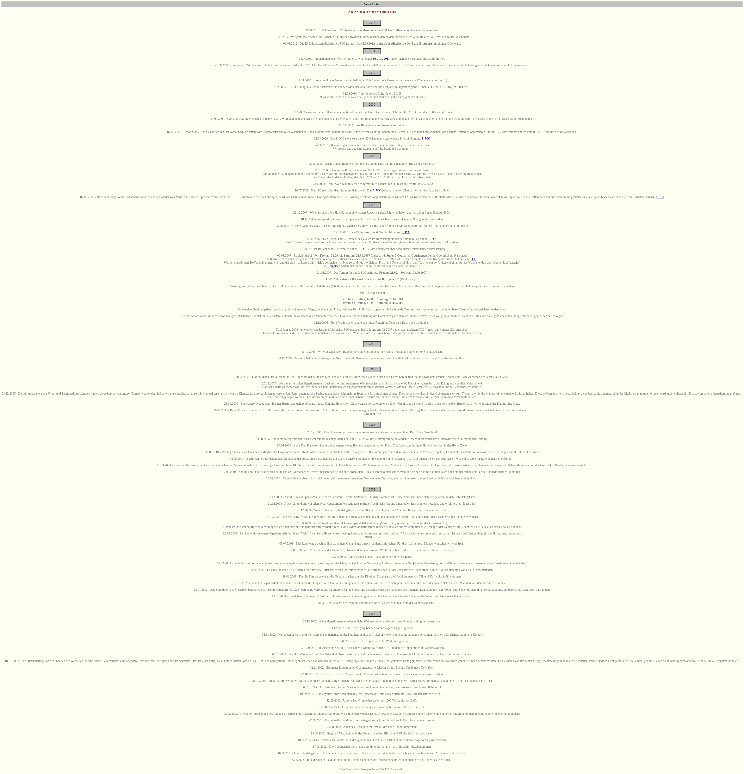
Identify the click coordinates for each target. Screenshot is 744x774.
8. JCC (426, 138)
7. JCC (377, 190)
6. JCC (406, 232)
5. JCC (363, 249)
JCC (473, 259)
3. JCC (433, 238)
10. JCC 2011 (381, 58)
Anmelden (333, 266)
